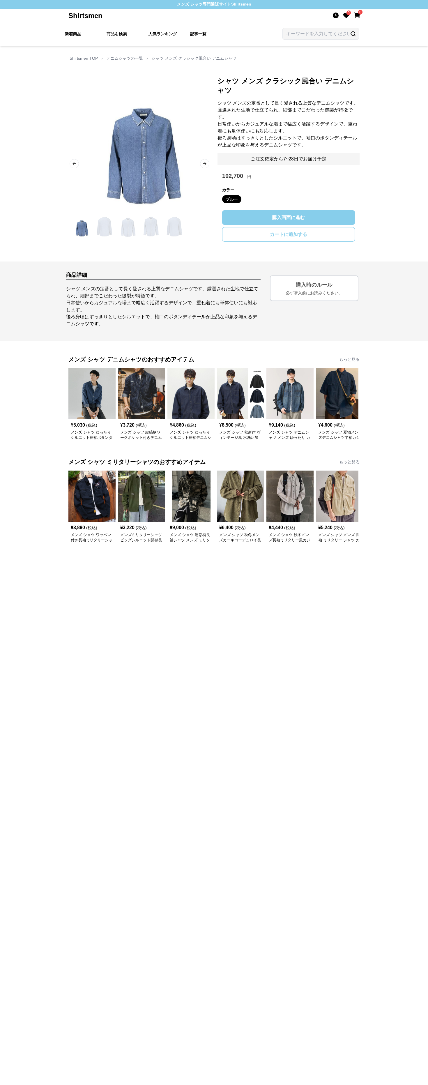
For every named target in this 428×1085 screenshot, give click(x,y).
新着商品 (73, 33)
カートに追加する (288, 234)
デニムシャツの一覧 (124, 58)
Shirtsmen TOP (84, 58)
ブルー (232, 199)
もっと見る (349, 359)
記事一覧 (198, 33)
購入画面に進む (288, 217)
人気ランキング (162, 33)
